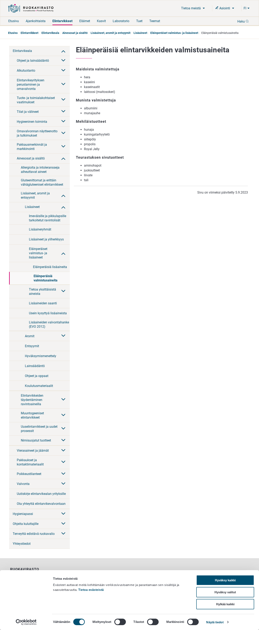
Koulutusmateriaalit (39, 386)
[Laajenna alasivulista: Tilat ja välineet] (63, 111)
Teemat (154, 21)
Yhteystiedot (22, 544)
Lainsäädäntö (35, 366)
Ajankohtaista (36, 21)
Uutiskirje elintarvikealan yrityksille (41, 494)
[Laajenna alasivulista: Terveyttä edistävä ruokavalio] (63, 534)
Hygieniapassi (23, 514)
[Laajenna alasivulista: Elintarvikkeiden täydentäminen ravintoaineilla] (63, 400)
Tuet (139, 21)
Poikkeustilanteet (29, 474)
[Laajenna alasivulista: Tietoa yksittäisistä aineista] (63, 291)
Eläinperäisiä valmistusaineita (45, 278)
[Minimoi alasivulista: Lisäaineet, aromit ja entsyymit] (63, 195)
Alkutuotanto (26, 70)
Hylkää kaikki (225, 604)
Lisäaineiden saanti (43, 303)
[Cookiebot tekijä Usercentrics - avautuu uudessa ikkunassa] (26, 622)
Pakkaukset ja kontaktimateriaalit (30, 462)
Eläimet (84, 21)
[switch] (120, 622)
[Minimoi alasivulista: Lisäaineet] (63, 207)
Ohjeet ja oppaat (36, 376)
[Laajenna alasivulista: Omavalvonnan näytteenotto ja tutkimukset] (63, 133)
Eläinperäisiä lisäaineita (50, 267)
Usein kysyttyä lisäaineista (48, 313)
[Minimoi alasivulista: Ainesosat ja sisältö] (63, 158)
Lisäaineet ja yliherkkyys (46, 239)
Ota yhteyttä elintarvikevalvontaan (41, 504)
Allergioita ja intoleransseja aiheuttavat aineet (40, 170)
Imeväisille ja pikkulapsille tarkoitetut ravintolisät (47, 218)
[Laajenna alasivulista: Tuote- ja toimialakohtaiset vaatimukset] (63, 100)
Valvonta (23, 484)
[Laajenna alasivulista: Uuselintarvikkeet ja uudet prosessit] (63, 429)
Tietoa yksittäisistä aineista (42, 292)
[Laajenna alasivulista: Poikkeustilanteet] (63, 474)
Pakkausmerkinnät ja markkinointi (32, 147)
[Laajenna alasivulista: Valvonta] (63, 484)
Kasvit (101, 21)
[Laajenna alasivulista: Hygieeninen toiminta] (63, 121)
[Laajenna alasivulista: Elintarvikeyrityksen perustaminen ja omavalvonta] (63, 84)
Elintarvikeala (50, 32)
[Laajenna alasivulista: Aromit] (63, 336)
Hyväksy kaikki (225, 580)
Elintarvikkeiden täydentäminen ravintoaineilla (32, 400)
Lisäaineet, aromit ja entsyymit (111, 32)
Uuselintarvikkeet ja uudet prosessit (39, 429)
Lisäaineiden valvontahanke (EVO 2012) (49, 324)
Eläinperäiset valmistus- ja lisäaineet (174, 32)
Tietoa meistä (191, 8)
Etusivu (13, 21)
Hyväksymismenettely (40, 356)
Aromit (29, 336)
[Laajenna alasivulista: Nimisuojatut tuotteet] (63, 440)
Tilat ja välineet (28, 112)
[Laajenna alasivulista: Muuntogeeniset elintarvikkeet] (63, 415)
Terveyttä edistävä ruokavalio (34, 534)
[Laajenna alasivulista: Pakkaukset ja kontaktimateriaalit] (63, 462)
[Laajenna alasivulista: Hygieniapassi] (63, 514)
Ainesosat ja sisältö (75, 32)
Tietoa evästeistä (91, 589)
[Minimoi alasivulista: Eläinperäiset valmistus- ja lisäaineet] (63, 253)
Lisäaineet (140, 32)
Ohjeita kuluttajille (25, 524)
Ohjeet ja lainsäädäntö (33, 60)
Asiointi (225, 8)
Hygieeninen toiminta (32, 122)
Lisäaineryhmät (40, 229)
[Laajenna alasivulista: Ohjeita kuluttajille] (63, 524)
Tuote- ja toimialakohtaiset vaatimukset (36, 100)
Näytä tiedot (214, 622)
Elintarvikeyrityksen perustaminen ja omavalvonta (30, 84)
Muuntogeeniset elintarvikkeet (32, 415)
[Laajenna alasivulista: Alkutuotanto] (63, 70)
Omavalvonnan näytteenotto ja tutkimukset (37, 133)
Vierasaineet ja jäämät (33, 450)
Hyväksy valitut (225, 592)
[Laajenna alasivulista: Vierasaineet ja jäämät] (63, 450)
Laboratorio (121, 21)
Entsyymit (32, 346)
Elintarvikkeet (62, 21)
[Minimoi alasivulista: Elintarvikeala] (63, 51)
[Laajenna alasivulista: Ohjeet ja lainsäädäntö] (63, 61)
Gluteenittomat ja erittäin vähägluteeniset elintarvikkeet (42, 182)
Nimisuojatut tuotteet (36, 440)
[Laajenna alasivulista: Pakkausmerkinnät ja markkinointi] (63, 147)
